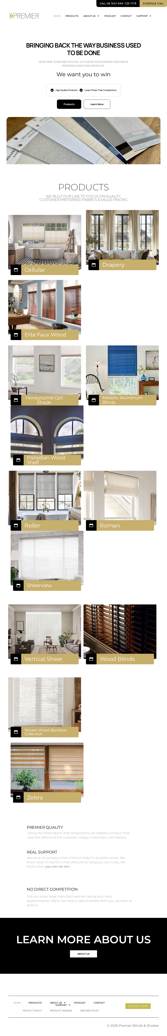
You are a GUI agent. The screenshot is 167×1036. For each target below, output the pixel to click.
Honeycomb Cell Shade (44, 400)
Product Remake (61, 1010)
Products (71, 16)
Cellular (34, 269)
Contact (126, 16)
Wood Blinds (117, 659)
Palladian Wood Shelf (46, 460)
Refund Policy (89, 1010)
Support (142, 16)
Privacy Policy (32, 1010)
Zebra (35, 797)
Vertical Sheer (43, 659)
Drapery (113, 264)
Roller (32, 525)
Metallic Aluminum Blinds (122, 400)
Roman (110, 525)
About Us (89, 16)
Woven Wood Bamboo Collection (45, 732)
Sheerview (39, 585)
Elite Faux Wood (45, 334)
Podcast (110, 16)
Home (57, 16)
